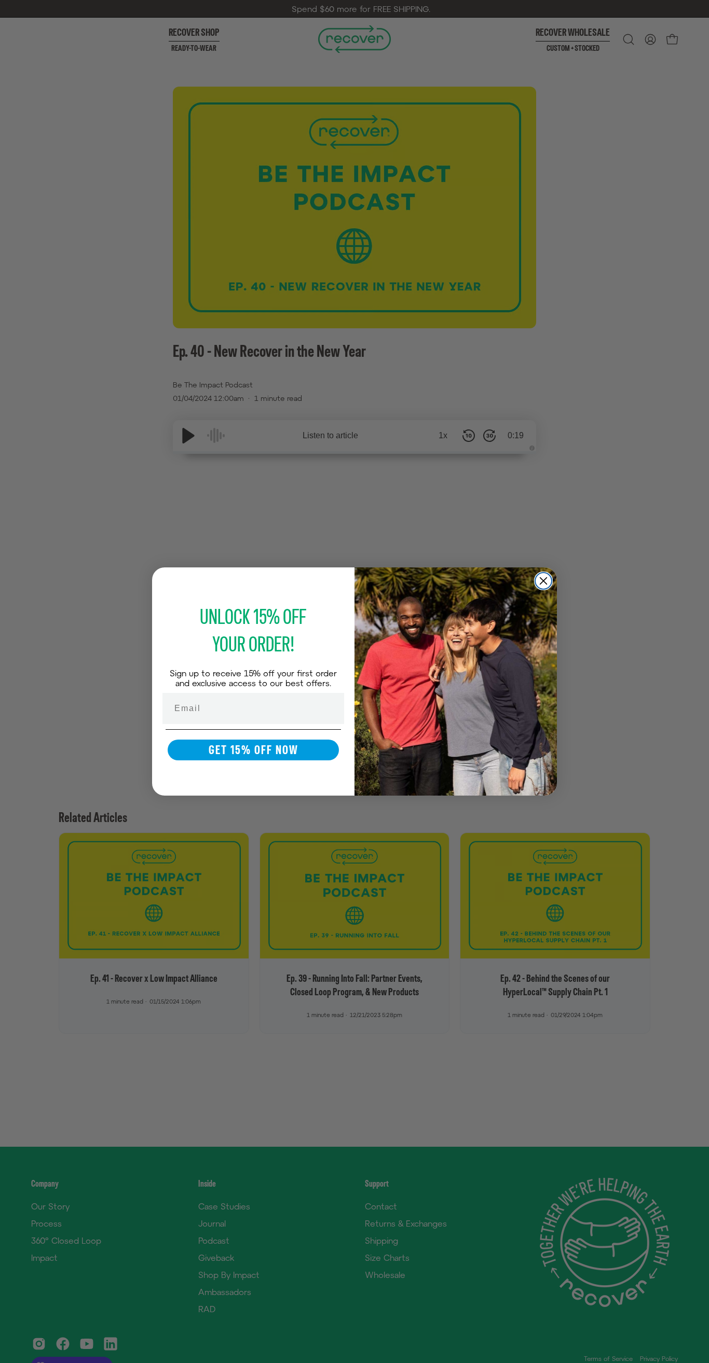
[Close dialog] (543, 581)
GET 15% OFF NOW (253, 750)
